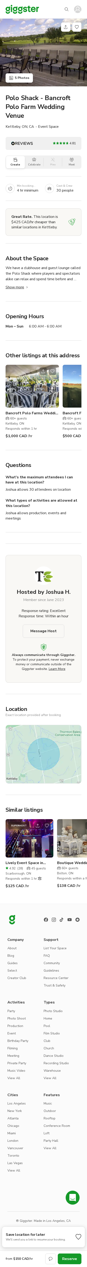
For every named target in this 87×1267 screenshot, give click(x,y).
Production (15, 1026)
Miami (11, 1133)
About (11, 948)
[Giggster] (22, 9)
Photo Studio (53, 1011)
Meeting (13, 1056)
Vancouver (15, 1148)
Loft (46, 1133)
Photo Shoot (16, 1018)
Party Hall (51, 1141)
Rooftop (49, 1118)
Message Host (43, 631)
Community (52, 963)
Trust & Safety (54, 985)
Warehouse (52, 1070)
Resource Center (56, 978)
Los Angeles (16, 1103)
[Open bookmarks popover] (76, 27)
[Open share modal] (43, 371)
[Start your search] (66, 9)
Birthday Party (17, 1041)
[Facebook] (46, 919)
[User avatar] (77, 9)
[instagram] (54, 919)
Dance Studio (54, 1056)
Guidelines (51, 970)
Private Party (16, 1063)
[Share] (65, 27)
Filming (12, 1048)
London (12, 1141)
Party (11, 1011)
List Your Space (55, 948)
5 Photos (22, 78)
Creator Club (16, 978)
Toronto (13, 1155)
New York (14, 1111)
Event (11, 1033)
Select (12, 970)
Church (49, 1048)
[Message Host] (50, 1258)
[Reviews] (77, 919)
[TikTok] (62, 919)
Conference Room (57, 1126)
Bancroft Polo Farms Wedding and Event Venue (32, 413)
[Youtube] (70, 919)
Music (48, 1103)
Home (48, 1018)
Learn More (57, 669)
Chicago (13, 1126)
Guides (12, 963)
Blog (10, 955)
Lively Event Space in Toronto (24, 863)
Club (47, 1041)
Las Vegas (15, 1163)
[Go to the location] (32, 386)
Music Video (16, 1070)
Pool (47, 1026)
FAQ (47, 955)
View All (13, 1078)
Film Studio (52, 1033)
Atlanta (13, 1118)
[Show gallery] (43, 52)
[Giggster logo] (12, 919)
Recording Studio (56, 1063)
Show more (15, 287)
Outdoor (50, 1111)
